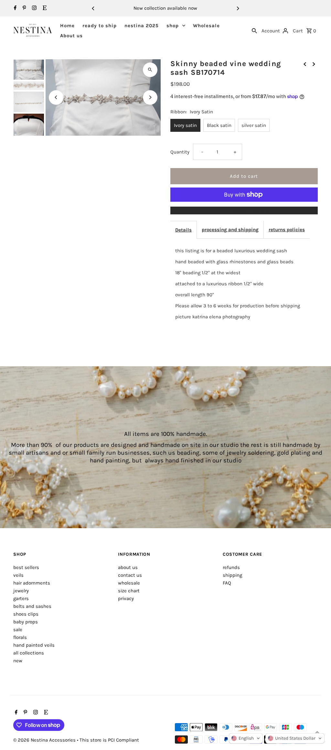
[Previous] (93, 8)
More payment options (244, 210)
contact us (130, 575)
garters (21, 598)
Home (67, 25)
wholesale (129, 583)
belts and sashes (32, 606)
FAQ (227, 583)
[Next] (237, 8)
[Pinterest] (23, 8)
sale (17, 629)
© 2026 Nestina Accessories (45, 740)
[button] (246, 738)
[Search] (254, 30)
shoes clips (25, 614)
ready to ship (99, 25)
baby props (25, 622)
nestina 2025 (141, 25)
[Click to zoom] (150, 69)
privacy (126, 598)
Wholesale (206, 25)
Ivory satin (185, 125)
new (17, 661)
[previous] (305, 63)
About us (71, 36)
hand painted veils (34, 645)
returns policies (287, 230)
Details (183, 230)
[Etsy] (44, 8)
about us (128, 567)
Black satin (219, 125)
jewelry (21, 591)
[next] (314, 63)
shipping (232, 575)
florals (20, 637)
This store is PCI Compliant (109, 740)
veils (18, 575)
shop (172, 25)
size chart (129, 591)
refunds (231, 567)
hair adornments (31, 583)
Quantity (179, 152)
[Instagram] (33, 8)
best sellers (26, 567)
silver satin (253, 125)
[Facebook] (14, 8)
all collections (28, 653)
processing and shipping (230, 230)
